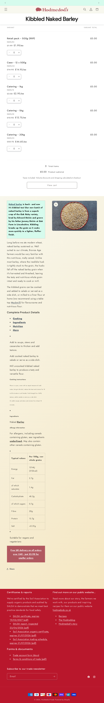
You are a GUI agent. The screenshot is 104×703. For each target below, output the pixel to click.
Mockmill (15, 302)
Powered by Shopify (62, 700)
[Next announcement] (99, 3)
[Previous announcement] (5, 3)
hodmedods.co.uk (62, 610)
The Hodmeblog (67, 620)
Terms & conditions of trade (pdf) (30, 659)
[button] (6, 9)
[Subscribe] (54, 676)
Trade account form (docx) (26, 655)
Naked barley (15, 204)
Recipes (63, 616)
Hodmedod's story (68, 623)
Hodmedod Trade (47, 700)
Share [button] (12, 569)
